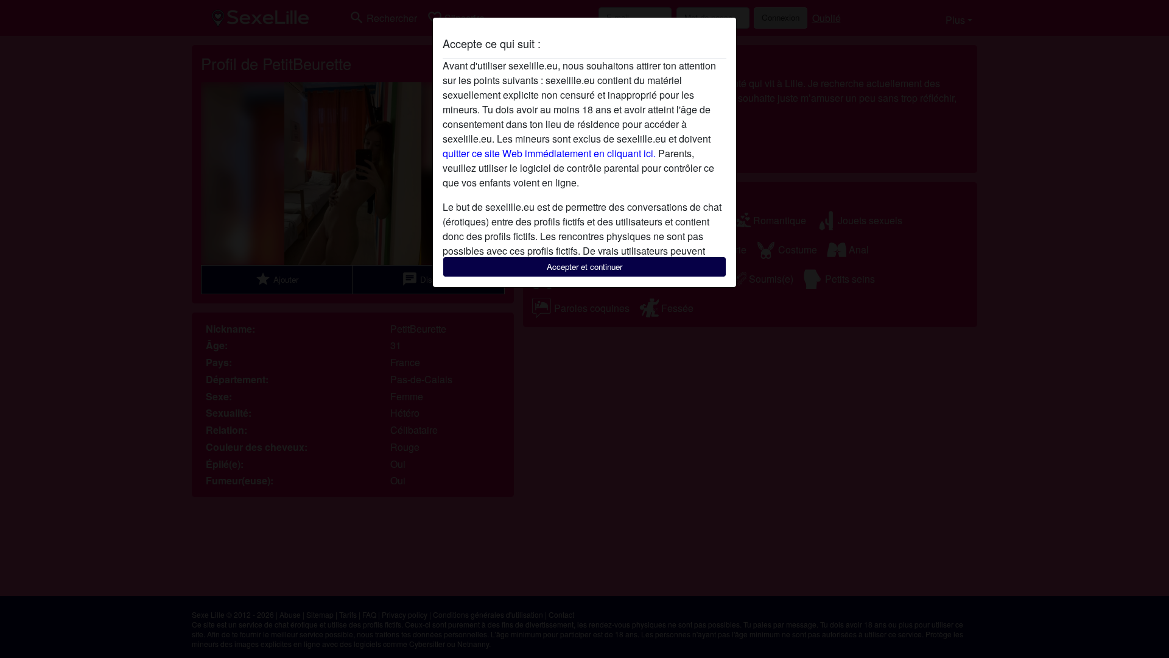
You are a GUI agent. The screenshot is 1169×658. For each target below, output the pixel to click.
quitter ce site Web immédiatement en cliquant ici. (549, 153)
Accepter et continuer (584, 266)
